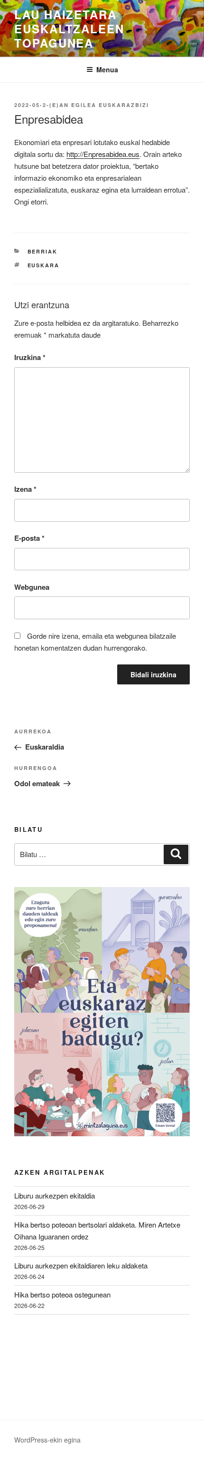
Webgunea (31, 587)
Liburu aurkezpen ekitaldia (54, 1195)
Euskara (44, 265)
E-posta (29, 538)
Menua (107, 69)
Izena (25, 489)
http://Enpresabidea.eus (102, 154)
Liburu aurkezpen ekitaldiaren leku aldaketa (81, 1265)
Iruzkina (30, 357)
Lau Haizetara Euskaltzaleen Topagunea (69, 28)
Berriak (43, 251)
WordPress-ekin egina (47, 1439)
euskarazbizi (124, 104)
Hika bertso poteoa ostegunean (62, 1294)
